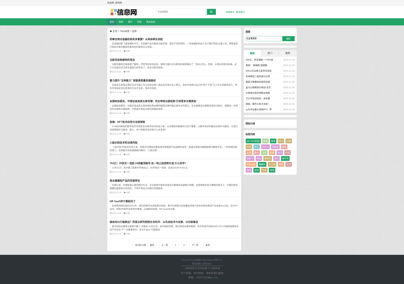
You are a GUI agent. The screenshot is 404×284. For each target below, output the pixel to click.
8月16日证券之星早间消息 (259, 71)
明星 (259, 158)
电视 (249, 170)
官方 (280, 152)
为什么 (265, 147)
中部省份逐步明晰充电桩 (258, 93)
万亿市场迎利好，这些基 (258, 98)
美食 (273, 141)
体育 (272, 170)
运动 (256, 170)
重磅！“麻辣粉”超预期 (256, 65)
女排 (249, 152)
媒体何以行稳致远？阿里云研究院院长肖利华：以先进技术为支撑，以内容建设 (154, 221)
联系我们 (240, 12)
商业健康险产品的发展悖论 (125, 180)
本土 (256, 147)
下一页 (195, 245)
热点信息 (150, 21)
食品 (265, 141)
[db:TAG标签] (253, 141)
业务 (288, 164)
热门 (269, 53)
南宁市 (285, 158)
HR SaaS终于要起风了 (123, 201)
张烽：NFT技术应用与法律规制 (127, 121)
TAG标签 (124, 31)
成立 (276, 158)
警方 (256, 152)
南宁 (130, 21)
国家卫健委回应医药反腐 (258, 82)
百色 (139, 21)
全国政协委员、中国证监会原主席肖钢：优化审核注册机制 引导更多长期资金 (153, 101)
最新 (252, 53)
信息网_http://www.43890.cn (208, 260)
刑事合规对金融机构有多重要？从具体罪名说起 (136, 39)
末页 (207, 245)
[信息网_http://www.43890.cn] (123, 12)
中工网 (272, 164)
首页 (112, 21)
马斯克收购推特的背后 (122, 59)
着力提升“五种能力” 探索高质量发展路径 (133, 80)
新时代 (267, 158)
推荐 (287, 53)
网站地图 (196, 263)
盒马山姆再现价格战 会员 (258, 87)
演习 (281, 141)
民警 (272, 152)
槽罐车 (262, 164)
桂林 (121, 21)
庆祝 (249, 147)
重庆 (284, 147)
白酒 (288, 141)
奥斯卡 (250, 158)
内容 (287, 152)
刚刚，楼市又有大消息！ (258, 104)
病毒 (281, 164)
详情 (128, 51)
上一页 (164, 245)
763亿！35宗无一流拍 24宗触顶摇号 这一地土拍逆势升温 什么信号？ (148, 163)
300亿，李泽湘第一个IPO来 (259, 60)
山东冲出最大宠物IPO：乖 (259, 109)
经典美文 (230, 12)
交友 (264, 152)
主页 (115, 31)
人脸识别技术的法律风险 (123, 142)
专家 (264, 170)
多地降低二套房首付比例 (258, 76)
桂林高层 (251, 164)
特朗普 (275, 147)
